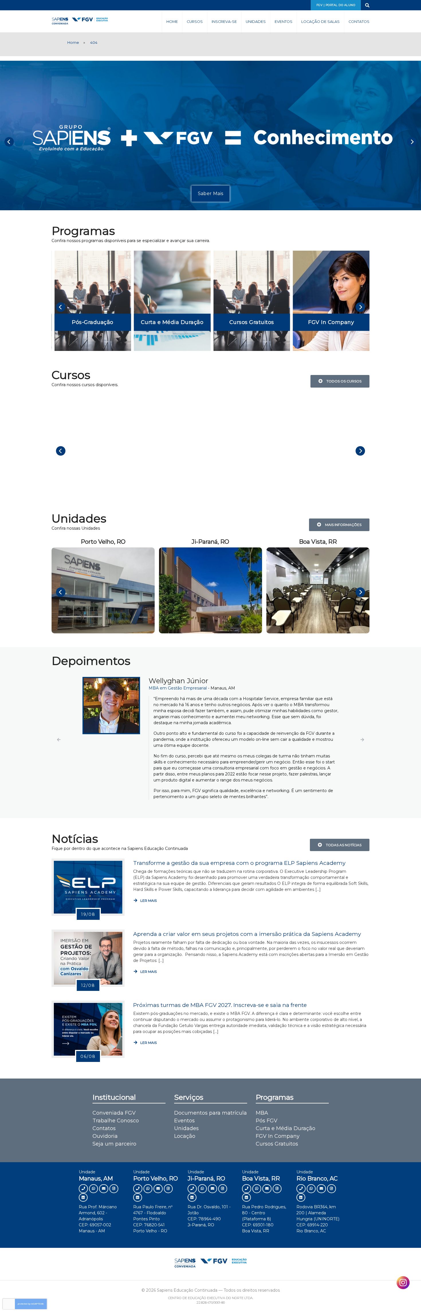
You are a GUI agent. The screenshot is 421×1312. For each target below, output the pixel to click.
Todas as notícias (342, 845)
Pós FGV (267, 1120)
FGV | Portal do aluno (335, 5)
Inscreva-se (224, 21)
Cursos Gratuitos (277, 1144)
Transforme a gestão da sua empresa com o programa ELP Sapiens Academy (239, 862)
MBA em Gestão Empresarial (88, 688)
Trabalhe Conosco (116, 1120)
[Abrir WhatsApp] (406, 1298)
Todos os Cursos (343, 381)
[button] (59, 739)
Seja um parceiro (114, 1144)
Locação (184, 1136)
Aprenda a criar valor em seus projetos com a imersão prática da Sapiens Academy (247, 933)
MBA (262, 1113)
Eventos (283, 21)
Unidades (256, 21)
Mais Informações (342, 525)
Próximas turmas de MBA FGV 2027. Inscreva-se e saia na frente (220, 1004)
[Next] (412, 141)
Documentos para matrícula (210, 1113)
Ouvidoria (105, 1136)
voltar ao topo (391, 1297)
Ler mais (148, 900)
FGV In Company (278, 1136)
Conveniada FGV (114, 1113)
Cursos (195, 21)
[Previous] (9, 141)
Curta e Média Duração (285, 1128)
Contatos (359, 21)
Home (172, 21)
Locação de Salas (320, 21)
